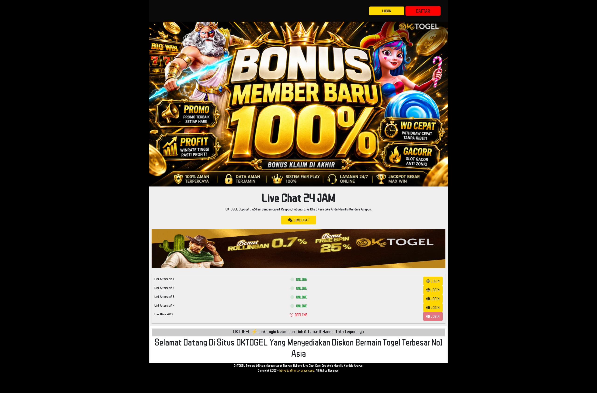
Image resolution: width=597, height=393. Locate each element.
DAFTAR (423, 11)
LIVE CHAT (300, 220)
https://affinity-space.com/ (296, 370)
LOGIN (386, 11)
